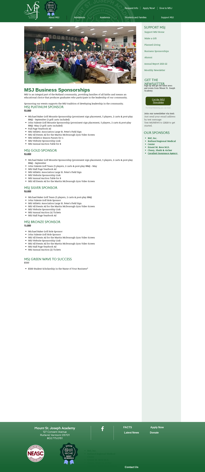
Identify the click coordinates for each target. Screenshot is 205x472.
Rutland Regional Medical (162, 141)
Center (151, 144)
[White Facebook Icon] (102, 428)
